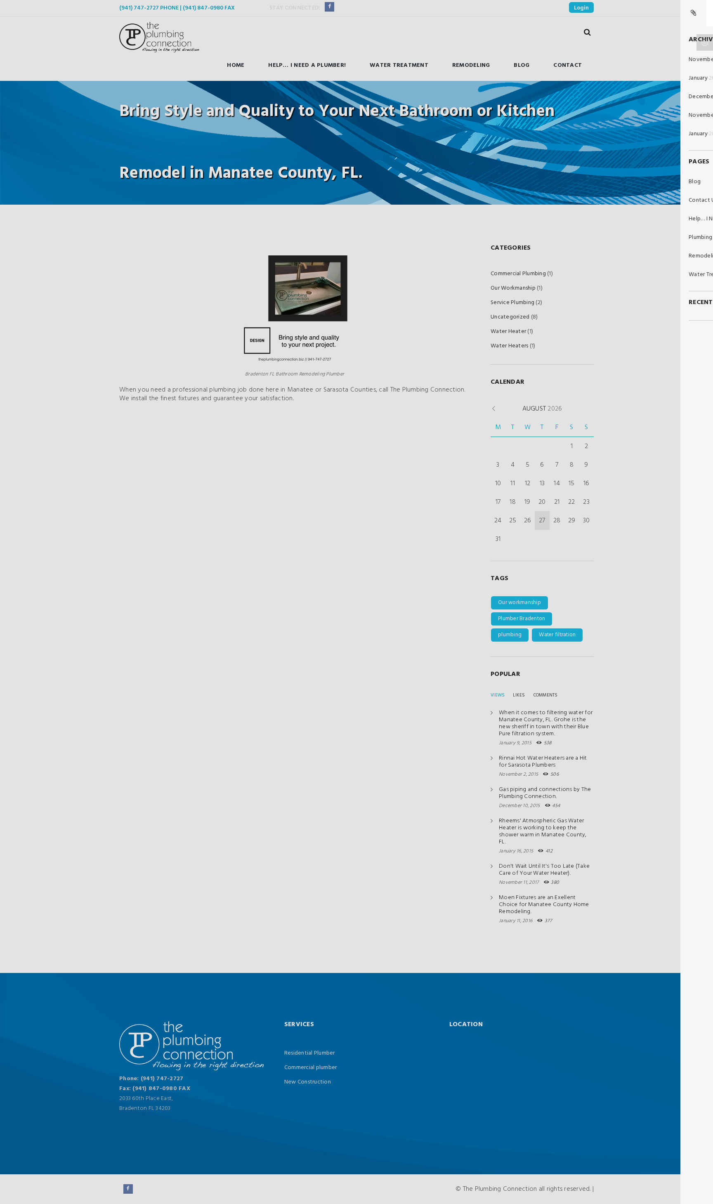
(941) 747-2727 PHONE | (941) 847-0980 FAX (177, 8)
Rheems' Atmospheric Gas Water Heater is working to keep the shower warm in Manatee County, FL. (543, 831)
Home (235, 65)
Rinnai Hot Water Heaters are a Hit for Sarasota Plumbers (543, 761)
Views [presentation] (498, 695)
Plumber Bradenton (521, 618)
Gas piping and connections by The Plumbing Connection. (545, 793)
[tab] (498, 695)
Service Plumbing (512, 302)
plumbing (510, 634)
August (542, 409)
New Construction (307, 1082)
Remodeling (471, 65)
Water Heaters (509, 346)
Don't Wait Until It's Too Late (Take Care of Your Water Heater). (544, 870)
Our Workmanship (513, 288)
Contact (567, 65)
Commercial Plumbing (518, 274)
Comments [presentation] (546, 695)
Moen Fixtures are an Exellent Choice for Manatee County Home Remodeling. (544, 904)
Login (581, 8)
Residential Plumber (309, 1053)
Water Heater (508, 331)
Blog (521, 65)
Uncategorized (510, 317)
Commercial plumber (310, 1067)
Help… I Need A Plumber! (307, 65)
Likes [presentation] (519, 695)
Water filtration (557, 634)
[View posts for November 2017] (493, 409)
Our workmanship (519, 602)
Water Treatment (399, 65)
